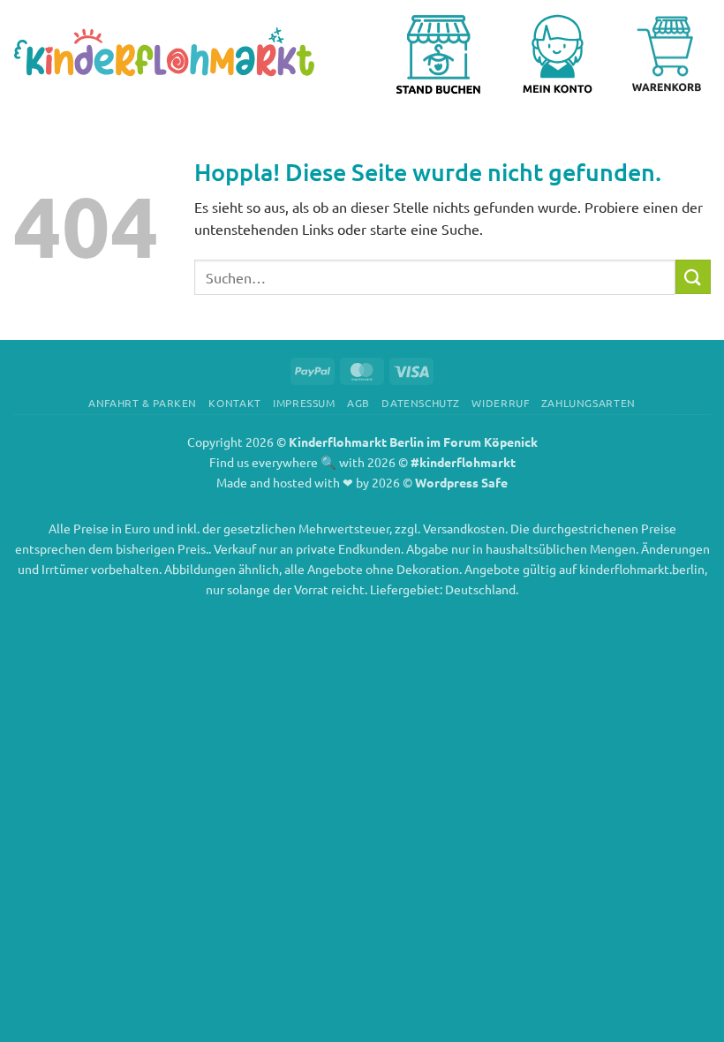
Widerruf (500, 403)
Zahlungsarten (588, 403)
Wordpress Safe (461, 482)
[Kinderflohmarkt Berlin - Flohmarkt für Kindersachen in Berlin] (164, 53)
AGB (358, 403)
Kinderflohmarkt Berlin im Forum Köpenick (413, 441)
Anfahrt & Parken (142, 403)
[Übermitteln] (693, 277)
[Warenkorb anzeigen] (666, 54)
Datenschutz (420, 403)
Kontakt (234, 403)
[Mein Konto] (564, 54)
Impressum (304, 403)
